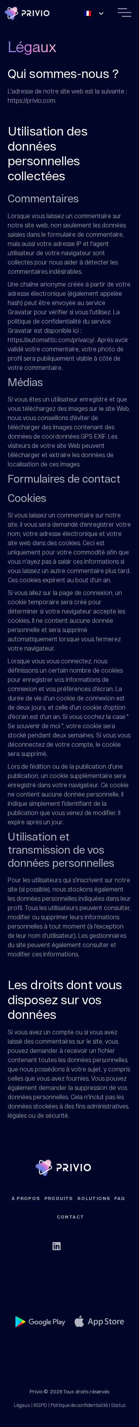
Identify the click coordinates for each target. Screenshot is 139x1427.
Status (118, 1405)
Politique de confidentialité (79, 1405)
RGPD (40, 1405)
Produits (58, 1198)
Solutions (94, 1198)
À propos (26, 1198)
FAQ (119, 1198)
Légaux (22, 1405)
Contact (71, 1217)
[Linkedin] (56, 1246)
